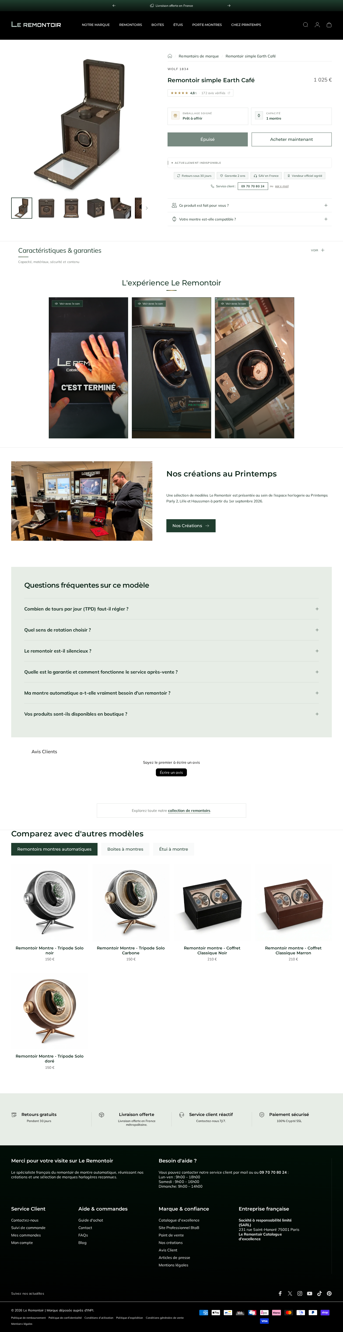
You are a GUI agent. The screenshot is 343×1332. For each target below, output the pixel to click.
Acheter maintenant (291, 139)
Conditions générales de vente (165, 1317)
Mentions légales (21, 1323)
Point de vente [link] (171, 1235)
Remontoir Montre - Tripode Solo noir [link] (50, 950)
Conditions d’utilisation (98, 1317)
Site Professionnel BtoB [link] (179, 1227)
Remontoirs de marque (199, 56)
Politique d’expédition (129, 1317)
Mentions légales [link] (173, 1265)
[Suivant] (229, 5)
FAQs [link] (83, 1235)
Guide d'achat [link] (90, 1220)
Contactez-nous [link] (24, 1220)
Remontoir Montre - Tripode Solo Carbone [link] (131, 950)
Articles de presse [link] (174, 1257)
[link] (49, 902)
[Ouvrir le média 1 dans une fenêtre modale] (81, 124)
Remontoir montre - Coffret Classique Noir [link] (212, 950)
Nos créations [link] (171, 1242)
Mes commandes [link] (26, 1235)
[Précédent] (114, 5)
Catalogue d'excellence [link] (179, 1220)
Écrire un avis (171, 772)
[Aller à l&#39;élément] (21, 208)
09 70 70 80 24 (253, 186)
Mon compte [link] (22, 1242)
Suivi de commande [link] (28, 1227)
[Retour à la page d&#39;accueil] (170, 56)
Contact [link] (85, 1227)
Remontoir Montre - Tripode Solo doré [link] (50, 1058)
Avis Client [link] (168, 1250)
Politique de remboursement (28, 1317)
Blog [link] (82, 1242)
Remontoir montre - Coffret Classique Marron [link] (293, 950)
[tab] (54, 849)
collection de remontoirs (189, 810)
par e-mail (282, 186)
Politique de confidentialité (65, 1317)
